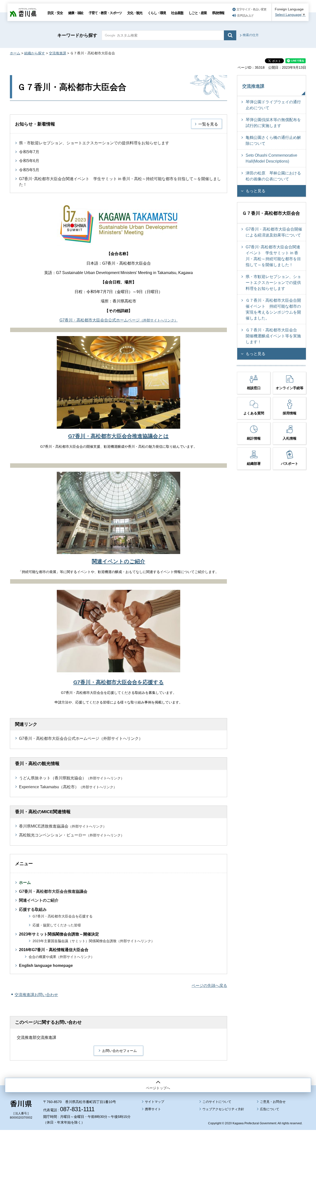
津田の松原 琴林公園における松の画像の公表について (273, 176)
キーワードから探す (77, 35)
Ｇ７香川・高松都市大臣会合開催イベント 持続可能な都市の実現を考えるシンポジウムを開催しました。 (273, 309)
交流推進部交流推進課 (36, 1037)
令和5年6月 (29, 161)
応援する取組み (33, 909)
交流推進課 (57, 53)
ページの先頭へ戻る (209, 985)
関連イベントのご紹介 (118, 561)
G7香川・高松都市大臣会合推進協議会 (53, 891)
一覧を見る (208, 124)
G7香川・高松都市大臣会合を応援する (118, 682)
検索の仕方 (251, 35)
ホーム (15, 53)
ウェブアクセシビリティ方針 (223, 1109)
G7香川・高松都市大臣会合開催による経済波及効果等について (274, 232)
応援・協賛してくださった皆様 (57, 925)
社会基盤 (177, 13)
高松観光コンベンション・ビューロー (71, 835)
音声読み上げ (245, 15)
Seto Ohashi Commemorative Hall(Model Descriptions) (271, 158)
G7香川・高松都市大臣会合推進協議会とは (118, 436)
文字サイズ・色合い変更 (251, 9)
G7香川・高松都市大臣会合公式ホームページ (118, 320)
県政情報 (218, 13)
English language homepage (46, 965)
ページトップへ (158, 1088)
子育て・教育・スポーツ (105, 13)
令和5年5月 (29, 170)
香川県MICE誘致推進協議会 (62, 826)
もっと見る (255, 191)
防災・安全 (55, 13)
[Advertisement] (158, 1147)
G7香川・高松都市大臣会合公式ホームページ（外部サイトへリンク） (81, 738)
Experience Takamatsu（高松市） (68, 787)
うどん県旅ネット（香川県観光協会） (71, 778)
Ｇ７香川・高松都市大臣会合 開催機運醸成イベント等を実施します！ (273, 336)
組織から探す (34, 53)
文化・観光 (134, 13)
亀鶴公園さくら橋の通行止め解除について (273, 140)
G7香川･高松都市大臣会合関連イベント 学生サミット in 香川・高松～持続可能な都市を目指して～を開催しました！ (273, 256)
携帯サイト (153, 1109)
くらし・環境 (157, 13)
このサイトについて (216, 1102)
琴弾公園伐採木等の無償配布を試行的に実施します (273, 123)
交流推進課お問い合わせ (36, 995)
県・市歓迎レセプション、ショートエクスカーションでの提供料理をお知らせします (94, 143)
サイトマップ (154, 1102)
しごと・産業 (198, 13)
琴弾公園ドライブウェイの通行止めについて (273, 105)
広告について (269, 1109)
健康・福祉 (75, 13)
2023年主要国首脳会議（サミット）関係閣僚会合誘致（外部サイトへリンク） (94, 941)
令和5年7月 (29, 152)
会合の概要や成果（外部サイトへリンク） (61, 957)
